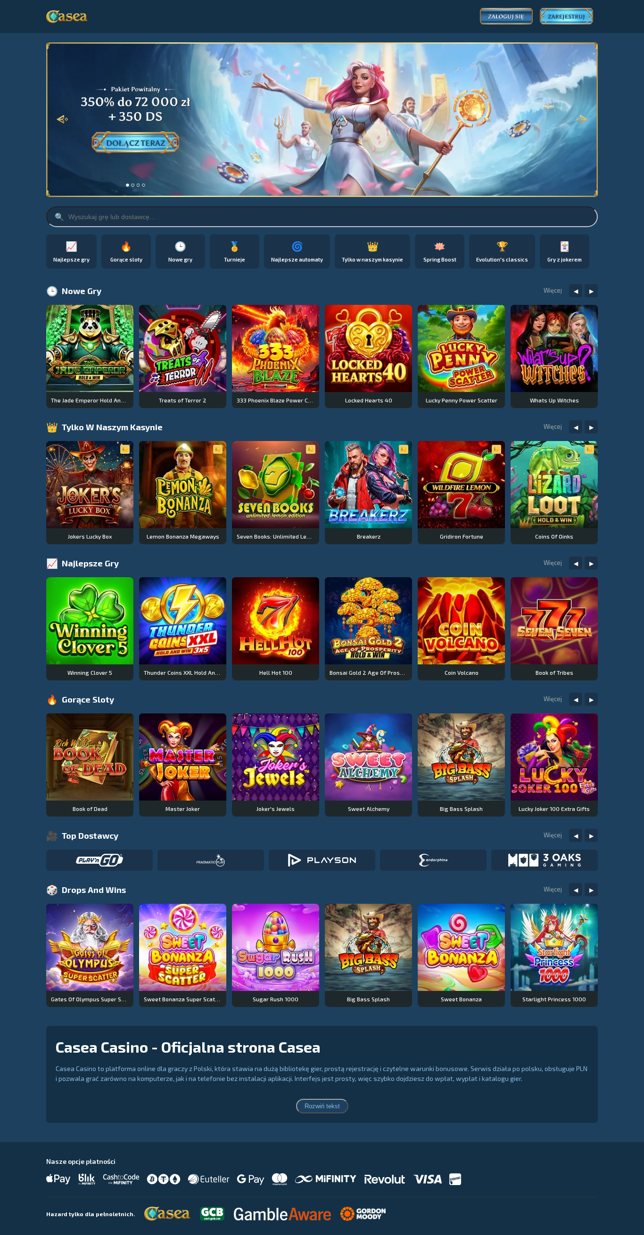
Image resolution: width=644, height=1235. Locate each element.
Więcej (553, 290)
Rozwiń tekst (322, 1106)
